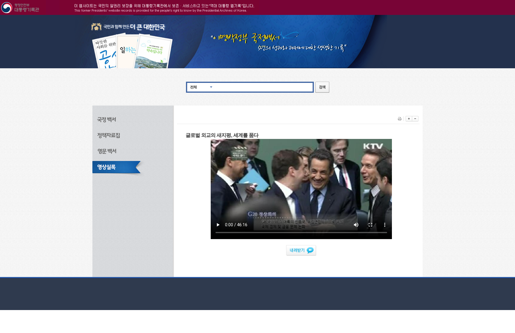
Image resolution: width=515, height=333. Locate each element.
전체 (193, 87)
